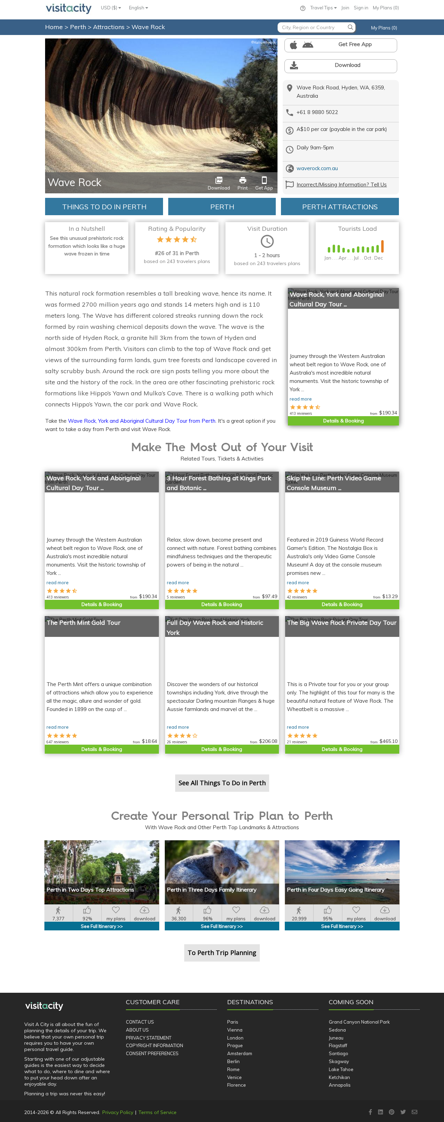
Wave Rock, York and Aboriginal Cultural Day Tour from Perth (141, 421)
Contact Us (140, 1022)
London (235, 1038)
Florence (236, 1085)
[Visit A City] (44, 1006)
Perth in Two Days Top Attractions (90, 889)
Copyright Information (154, 1045)
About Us (137, 1030)
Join (345, 7)
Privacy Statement (148, 1038)
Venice (234, 1077)
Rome (233, 1069)
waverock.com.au (317, 168)
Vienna (234, 1030)
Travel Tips (322, 7)
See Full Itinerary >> (102, 926)
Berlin (233, 1061)
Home (54, 27)
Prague (235, 1045)
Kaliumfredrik (263, 42)
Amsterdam (239, 1053)
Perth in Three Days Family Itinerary (212, 889)
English (137, 7)
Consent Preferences (152, 1053)
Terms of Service (157, 1112)
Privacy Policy (117, 1112)
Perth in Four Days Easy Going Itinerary (336, 889)
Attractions (109, 27)
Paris (232, 1022)
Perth (79, 27)
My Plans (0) (386, 7)
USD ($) (109, 7)
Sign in (361, 7)
